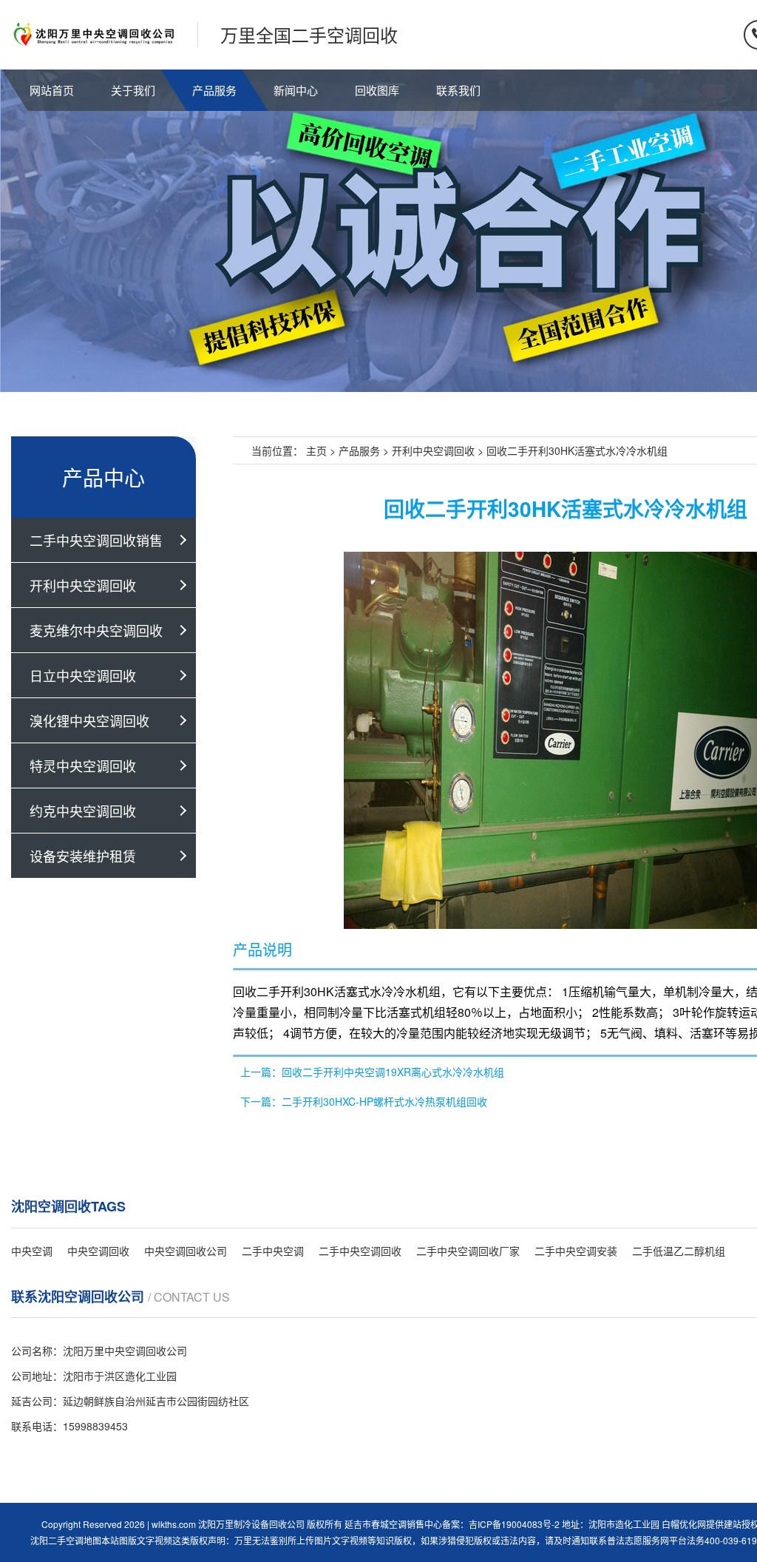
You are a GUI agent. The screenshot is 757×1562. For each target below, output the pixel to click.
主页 (316, 450)
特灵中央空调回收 (83, 765)
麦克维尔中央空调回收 (96, 630)
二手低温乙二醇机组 (678, 1250)
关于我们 (133, 90)
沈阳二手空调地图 (65, 1540)
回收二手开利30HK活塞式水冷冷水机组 (577, 450)
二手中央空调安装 (575, 1250)
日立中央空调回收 (83, 675)
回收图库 (377, 90)
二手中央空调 (273, 1250)
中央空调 (31, 1250)
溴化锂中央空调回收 (89, 720)
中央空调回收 (98, 1250)
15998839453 (95, 1426)
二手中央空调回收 (360, 1250)
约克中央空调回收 (83, 810)
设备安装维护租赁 (83, 855)
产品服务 (214, 90)
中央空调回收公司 (185, 1250)
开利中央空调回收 (83, 585)
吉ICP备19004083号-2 (514, 1524)
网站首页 (52, 90)
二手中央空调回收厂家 (468, 1250)
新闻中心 (296, 90)
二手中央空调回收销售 (96, 540)
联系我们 (458, 90)
